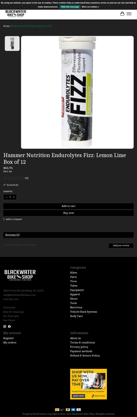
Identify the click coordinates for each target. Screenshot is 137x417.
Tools (73, 303)
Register (8, 338)
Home (6, 26)
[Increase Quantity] (13, 197)
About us (75, 338)
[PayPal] (57, 409)
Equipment (77, 290)
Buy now (68, 212)
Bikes (73, 272)
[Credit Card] (79, 409)
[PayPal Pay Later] (68, 409)
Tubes (73, 285)
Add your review (121, 245)
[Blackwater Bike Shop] (16, 13)
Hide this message (70, 7)
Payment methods (81, 351)
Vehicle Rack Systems (83, 311)
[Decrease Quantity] (6, 197)
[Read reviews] (14, 178)
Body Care (76, 316)
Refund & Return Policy (85, 355)
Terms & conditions (82, 342)
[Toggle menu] (129, 13)
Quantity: (8, 191)
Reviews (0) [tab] (12, 234)
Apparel (75, 294)
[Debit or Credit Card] (62, 409)
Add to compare (14, 219)
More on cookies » (90, 7)
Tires (73, 281)
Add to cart (68, 206)
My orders (9, 342)
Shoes (73, 298)
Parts (73, 277)
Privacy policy (79, 346)
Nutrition (76, 307)
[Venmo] (73, 409)
